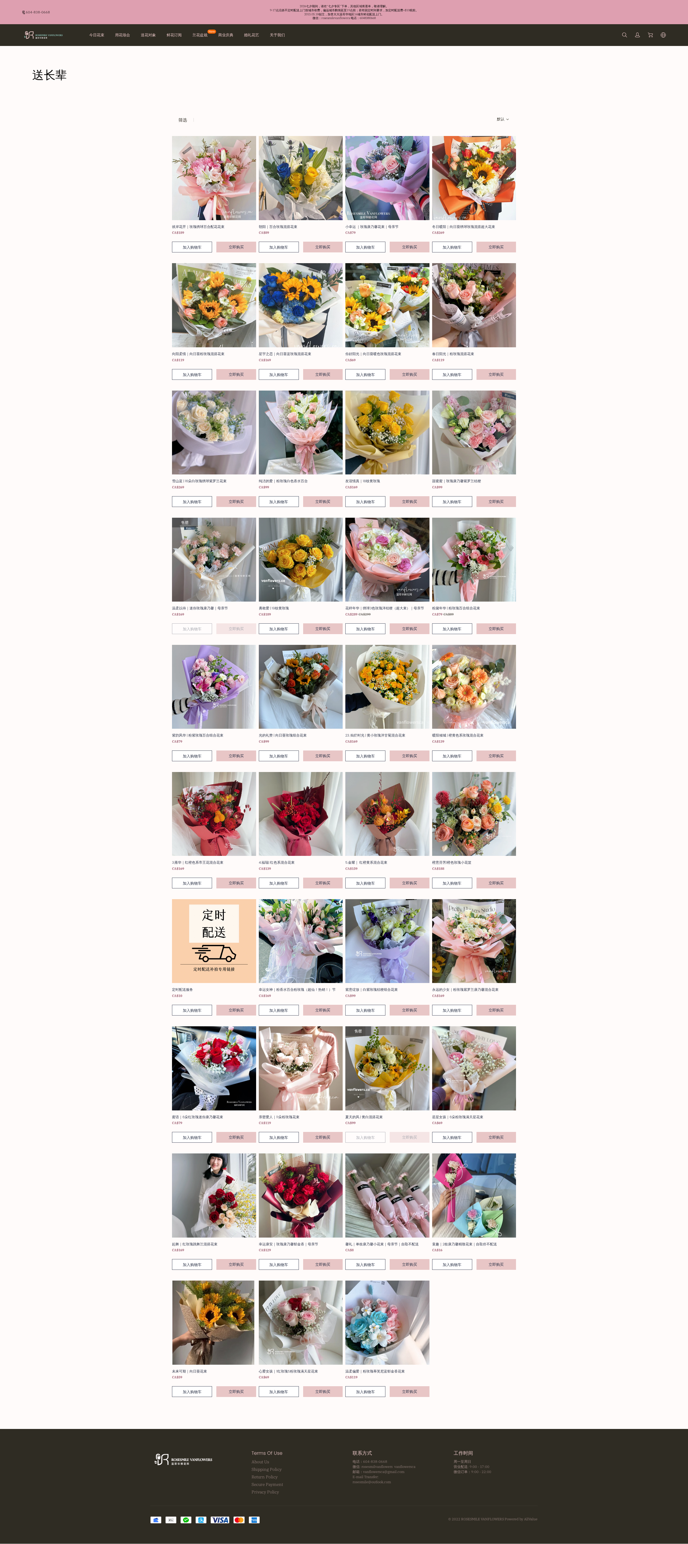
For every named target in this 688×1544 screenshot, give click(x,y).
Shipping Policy (267, 1469)
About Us (260, 1461)
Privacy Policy (265, 1492)
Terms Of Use (267, 1453)
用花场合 (122, 35)
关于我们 (277, 35)
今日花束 (96, 35)
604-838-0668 (38, 12)
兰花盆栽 (199, 35)
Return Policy (265, 1476)
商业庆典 (225, 35)
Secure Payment (267, 1484)
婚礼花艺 (251, 35)
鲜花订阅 (174, 35)
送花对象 (148, 35)
